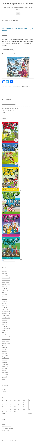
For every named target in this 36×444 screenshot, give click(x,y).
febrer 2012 (5, 326)
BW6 (21, 259)
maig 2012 (4, 322)
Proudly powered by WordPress (10, 441)
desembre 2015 (6, 278)
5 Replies (4, 35)
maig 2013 (4, 301)
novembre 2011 (6, 328)
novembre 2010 (6, 339)
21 (15, 409)
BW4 (21, 213)
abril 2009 (4, 360)
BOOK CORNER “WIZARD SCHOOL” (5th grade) (17, 29)
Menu (18, 13)
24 (29, 409)
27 (10, 411)
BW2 (19, 166)
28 (15, 411)
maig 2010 (4, 347)
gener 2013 (5, 309)
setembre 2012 (6, 318)
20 (10, 409)
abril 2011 (4, 335)
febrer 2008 (5, 372)
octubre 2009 (5, 358)
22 (18, 409)
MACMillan (12, 261)
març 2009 (4, 362)
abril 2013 (4, 303)
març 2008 (4, 370)
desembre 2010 (6, 337)
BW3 (20, 190)
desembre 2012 (6, 311)
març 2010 (4, 351)
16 (24, 406)
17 (29, 406)
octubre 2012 (5, 316)
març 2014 (4, 295)
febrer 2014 (5, 297)
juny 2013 (4, 299)
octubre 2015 (5, 282)
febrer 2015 (5, 288)
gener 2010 (5, 356)
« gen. (3, 413)
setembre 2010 (6, 343)
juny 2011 (4, 332)
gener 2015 (5, 290)
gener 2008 (5, 375)
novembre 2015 (6, 280)
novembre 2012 (6, 313)
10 (29, 404)
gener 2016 (5, 276)
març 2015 (4, 286)
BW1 (19, 142)
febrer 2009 (5, 364)
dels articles (6, 426)
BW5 (21, 236)
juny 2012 (4, 320)
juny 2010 (4, 345)
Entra (3, 424)
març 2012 (4, 324)
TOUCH (4, 112)
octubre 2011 (5, 330)
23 (24, 409)
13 (10, 406)
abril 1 (3, 379)
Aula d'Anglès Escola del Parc (18, 3)
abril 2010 (4, 349)
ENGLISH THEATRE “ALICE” (8, 104)
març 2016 (4, 271)
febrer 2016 (5, 273)
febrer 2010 (5, 353)
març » (30, 413)
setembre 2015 (6, 284)
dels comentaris (7, 428)
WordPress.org (6, 430)
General (4, 391)
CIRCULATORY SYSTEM (8, 110)
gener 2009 (5, 366)
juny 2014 (4, 292)
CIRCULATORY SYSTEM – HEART (10, 108)
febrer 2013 (5, 307)
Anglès (17, 87)
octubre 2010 (5, 341)
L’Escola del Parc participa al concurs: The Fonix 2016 (16, 106)
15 (18, 406)
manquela (5, 89)
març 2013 (4, 305)
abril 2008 (4, 368)
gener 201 (4, 377)
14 (15, 406)
